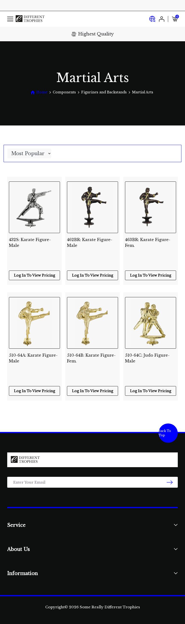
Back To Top (165, 433)
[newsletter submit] (169, 482)
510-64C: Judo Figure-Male (147, 358)
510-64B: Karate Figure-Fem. (91, 358)
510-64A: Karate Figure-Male (33, 358)
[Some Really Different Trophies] (30, 19)
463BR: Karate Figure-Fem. (147, 242)
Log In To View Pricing (34, 275)
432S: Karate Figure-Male (30, 242)
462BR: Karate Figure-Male (89, 242)
